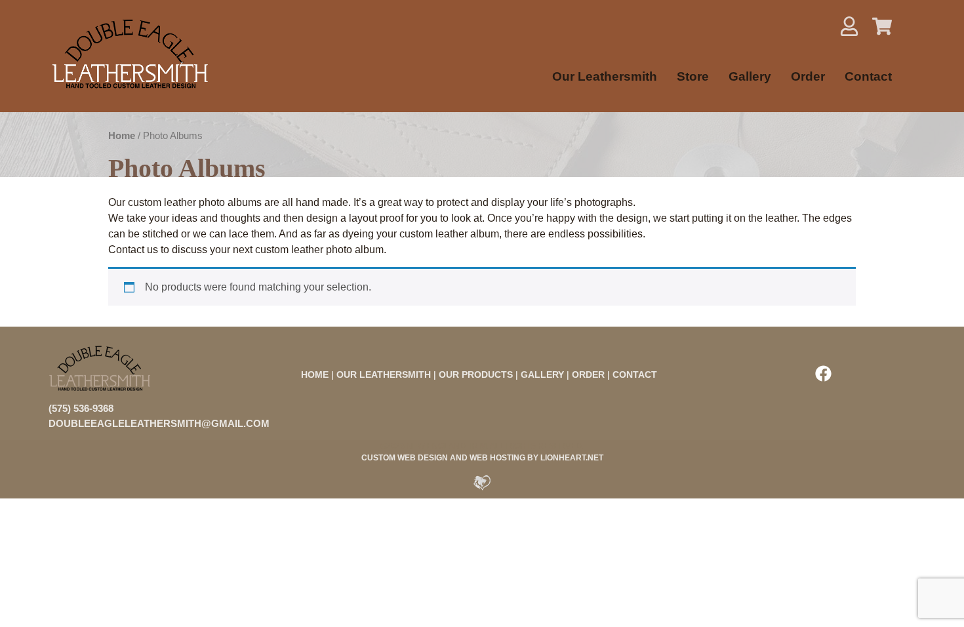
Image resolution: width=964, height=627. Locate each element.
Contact (868, 76)
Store (693, 76)
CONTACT (635, 374)
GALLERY (542, 374)
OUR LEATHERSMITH (383, 374)
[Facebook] (823, 373)
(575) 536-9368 (81, 408)
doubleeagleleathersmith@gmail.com (159, 423)
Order (808, 76)
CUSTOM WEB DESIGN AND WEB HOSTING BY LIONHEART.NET (482, 457)
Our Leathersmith (604, 76)
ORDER (588, 374)
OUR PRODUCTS (476, 374)
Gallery (750, 76)
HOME (315, 374)
